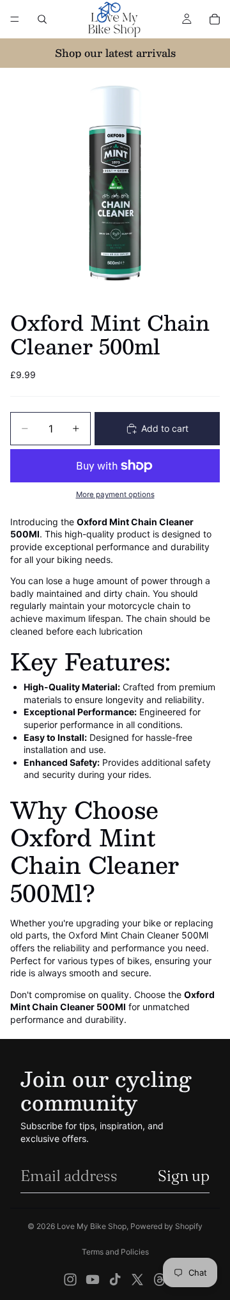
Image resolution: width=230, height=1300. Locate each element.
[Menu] (14, 19)
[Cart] (215, 19)
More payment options (115, 494)
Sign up (184, 1175)
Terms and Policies (115, 1251)
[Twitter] (137, 1279)
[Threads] (159, 1279)
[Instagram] (70, 1279)
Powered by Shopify (166, 1226)
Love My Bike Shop (91, 1226)
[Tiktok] (115, 1279)
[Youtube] (92, 1279)
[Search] (42, 19)
